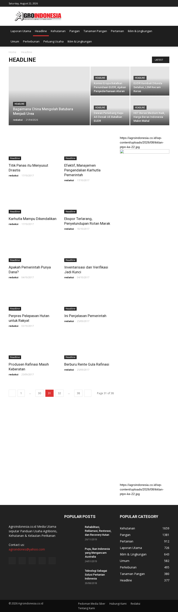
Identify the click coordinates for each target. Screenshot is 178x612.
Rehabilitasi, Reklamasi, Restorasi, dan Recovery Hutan (98, 531)
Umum (15, 41)
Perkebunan (31, 41)
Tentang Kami (86, 608)
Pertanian (117, 31)
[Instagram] (144, 3)
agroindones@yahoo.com (27, 549)
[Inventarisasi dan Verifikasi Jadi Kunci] (89, 250)
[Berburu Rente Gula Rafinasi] (89, 347)
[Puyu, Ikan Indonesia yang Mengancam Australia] (73, 553)
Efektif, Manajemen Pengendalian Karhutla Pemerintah (82, 170)
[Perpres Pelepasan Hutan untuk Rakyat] (33, 298)
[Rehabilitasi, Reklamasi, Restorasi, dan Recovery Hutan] (73, 531)
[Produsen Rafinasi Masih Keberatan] (33, 347)
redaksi (18, 119)
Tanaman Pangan (95, 31)
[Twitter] (151, 3)
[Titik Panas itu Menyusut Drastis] (33, 148)
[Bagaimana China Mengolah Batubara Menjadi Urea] (49, 94)
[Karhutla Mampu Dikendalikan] (33, 201)
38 (78, 393)
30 (39, 393)
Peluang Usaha (53, 41)
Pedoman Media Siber (91, 603)
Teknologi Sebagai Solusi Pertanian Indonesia (96, 574)
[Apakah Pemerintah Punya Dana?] (33, 250)
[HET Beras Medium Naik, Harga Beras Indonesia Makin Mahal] (149, 110)
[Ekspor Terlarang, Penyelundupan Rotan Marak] (89, 201)
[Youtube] (166, 3)
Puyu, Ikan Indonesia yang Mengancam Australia (97, 552)
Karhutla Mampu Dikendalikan (32, 218)
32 (59, 393)
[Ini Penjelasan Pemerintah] (89, 298)
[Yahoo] (159, 3)
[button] (164, 36)
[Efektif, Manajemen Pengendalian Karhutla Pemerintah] (89, 148)
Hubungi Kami (118, 603)
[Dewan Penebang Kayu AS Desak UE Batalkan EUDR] (110, 110)
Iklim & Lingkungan (140, 31)
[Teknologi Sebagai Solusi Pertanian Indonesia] (73, 575)
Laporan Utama (21, 31)
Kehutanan (58, 31)
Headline (41, 31)
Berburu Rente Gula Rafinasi (86, 364)
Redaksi (135, 603)
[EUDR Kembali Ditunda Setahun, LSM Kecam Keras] (149, 81)
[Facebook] (137, 3)
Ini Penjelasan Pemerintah (85, 316)
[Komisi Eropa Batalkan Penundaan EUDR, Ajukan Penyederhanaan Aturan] (110, 81)
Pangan (74, 31)
